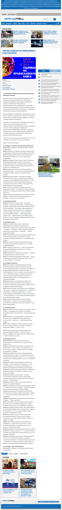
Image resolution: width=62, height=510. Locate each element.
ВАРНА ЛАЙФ (32, 23)
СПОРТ (27, 23)
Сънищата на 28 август (46, 76)
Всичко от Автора (6, 85)
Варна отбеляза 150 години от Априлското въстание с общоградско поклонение (47, 174)
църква (16, 453)
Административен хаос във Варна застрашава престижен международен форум (21, 33)
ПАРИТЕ (23, 23)
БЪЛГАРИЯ (15, 23)
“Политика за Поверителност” (19, 6)
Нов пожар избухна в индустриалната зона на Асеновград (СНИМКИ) (50, 83)
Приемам (35, 8)
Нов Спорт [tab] (55, 70)
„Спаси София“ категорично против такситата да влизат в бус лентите (50, 80)
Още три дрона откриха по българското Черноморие (51, 74)
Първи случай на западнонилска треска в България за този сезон (51, 86)
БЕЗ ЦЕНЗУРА (39, 23)
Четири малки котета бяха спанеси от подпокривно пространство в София (50, 90)
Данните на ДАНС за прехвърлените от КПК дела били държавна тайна (50, 99)
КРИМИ (19, 23)
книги (10, 453)
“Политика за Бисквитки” (37, 6)
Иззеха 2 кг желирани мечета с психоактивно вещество (48, 102)
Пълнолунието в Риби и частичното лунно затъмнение (50, 93)
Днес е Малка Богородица (8, 89)
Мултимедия (11, 14)
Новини (4, 14)
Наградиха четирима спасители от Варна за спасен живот (9, 472)
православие (23, 453)
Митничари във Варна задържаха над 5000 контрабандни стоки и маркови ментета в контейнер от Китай (27, 493)
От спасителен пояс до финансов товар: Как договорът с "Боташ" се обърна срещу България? (50, 97)
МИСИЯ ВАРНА (8, 23)
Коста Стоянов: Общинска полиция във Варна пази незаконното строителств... (50, 33)
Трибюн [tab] (43, 70)
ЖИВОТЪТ (45, 23)
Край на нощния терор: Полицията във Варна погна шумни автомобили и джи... (50, 41)
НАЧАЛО (3, 23)
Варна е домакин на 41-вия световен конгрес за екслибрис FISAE (10, 491)
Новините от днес (56, 25)
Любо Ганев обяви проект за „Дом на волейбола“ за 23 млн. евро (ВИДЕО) (28, 472)
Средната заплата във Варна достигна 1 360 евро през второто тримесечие (20, 41)
